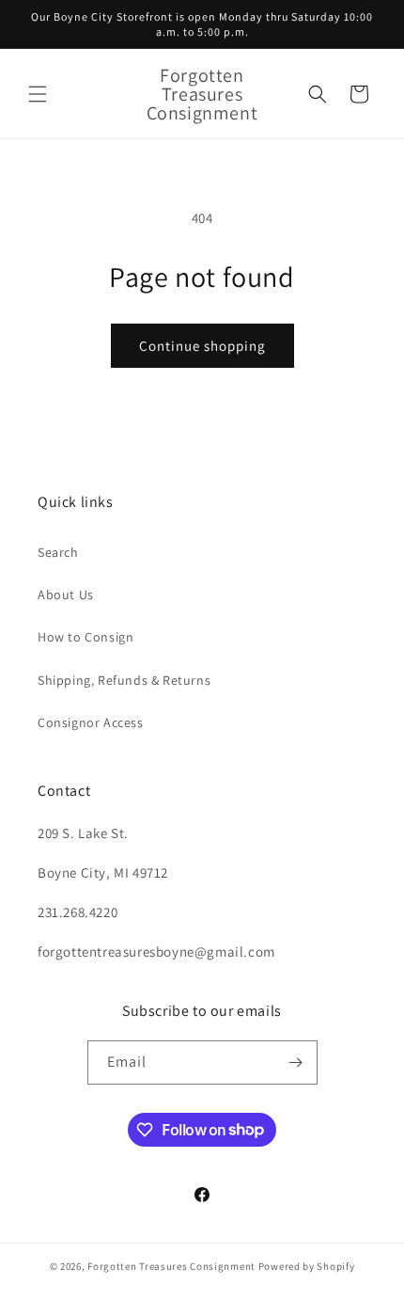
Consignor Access (91, 722)
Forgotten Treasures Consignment (171, 1266)
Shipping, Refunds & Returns (124, 680)
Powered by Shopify (306, 1266)
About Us (66, 594)
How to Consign (85, 636)
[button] (37, 94)
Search (58, 552)
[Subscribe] (296, 1062)
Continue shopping (202, 346)
